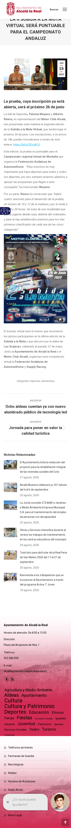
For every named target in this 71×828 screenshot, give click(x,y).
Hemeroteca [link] (48, 381)
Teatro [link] (34, 729)
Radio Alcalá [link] (15, 789)
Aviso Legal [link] (15, 815)
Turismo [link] (49, 729)
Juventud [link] (26, 723)
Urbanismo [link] (9, 735)
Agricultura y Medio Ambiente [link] (28, 690)
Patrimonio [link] (44, 724)
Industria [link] (9, 724)
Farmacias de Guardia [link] (21, 755)
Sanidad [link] (58, 724)
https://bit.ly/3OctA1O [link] (26, 144)
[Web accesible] (4, 211)
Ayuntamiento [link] (34, 695)
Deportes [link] (35, 381)
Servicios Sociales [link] (15, 729)
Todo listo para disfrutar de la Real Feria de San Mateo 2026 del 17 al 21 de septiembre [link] (43, 557)
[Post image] (10, 464)
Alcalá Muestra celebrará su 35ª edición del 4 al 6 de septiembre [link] (43, 487)
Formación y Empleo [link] (44, 718)
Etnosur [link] (58, 712)
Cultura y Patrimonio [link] (29, 706)
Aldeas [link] (11, 695)
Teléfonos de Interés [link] (20, 747)
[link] (64, 9)
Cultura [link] (13, 700)
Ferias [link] (9, 718)
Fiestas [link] (24, 717)
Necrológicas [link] (15, 764)
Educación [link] (39, 712)
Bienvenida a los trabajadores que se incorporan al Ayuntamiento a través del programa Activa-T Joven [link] (42, 580)
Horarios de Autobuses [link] (21, 781)
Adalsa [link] (12, 772)
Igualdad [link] (60, 718)
